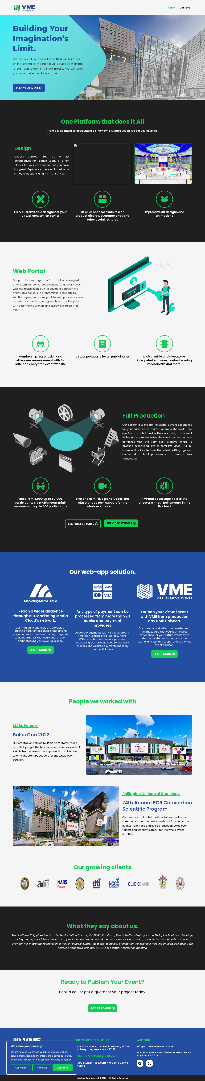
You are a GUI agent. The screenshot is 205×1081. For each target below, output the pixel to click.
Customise (21, 1067)
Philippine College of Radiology (151, 793)
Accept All (62, 1067)
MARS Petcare (25, 725)
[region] (41, 1058)
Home (171, 7)
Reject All (42, 1067)
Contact (185, 7)
